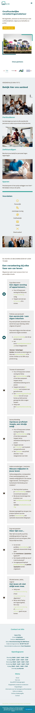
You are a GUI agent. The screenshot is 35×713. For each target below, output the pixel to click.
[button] (8, 27)
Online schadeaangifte (17, 693)
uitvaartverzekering (19, 596)
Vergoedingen (18, 687)
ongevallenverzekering (20, 607)
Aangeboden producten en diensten (18, 684)
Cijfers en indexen (17, 691)
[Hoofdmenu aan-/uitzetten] (31, 3)
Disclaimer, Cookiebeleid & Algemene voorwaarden (16, 703)
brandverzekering (19, 294)
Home (17, 678)
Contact (17, 695)
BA (18, 447)
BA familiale (17, 301)
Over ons (17, 680)
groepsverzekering (19, 564)
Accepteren (29, 709)
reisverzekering (19, 515)
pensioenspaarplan (20, 354)
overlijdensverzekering (20, 591)
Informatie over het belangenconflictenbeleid (18, 689)
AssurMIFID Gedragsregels (17, 682)
